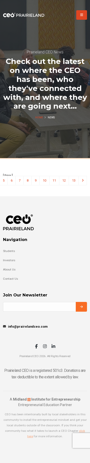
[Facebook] (36, 347)
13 (74, 180)
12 (64, 180)
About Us (9, 269)
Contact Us (10, 278)
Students (9, 251)
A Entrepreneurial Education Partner (45, 402)
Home (39, 117)
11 (54, 180)
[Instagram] (45, 347)
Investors (9, 260)
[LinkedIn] (53, 347)
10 (44, 180)
